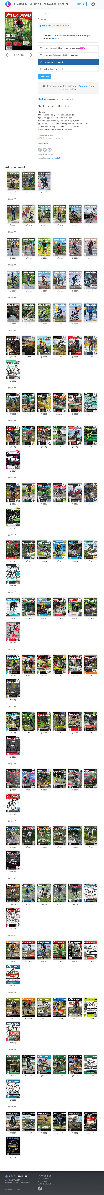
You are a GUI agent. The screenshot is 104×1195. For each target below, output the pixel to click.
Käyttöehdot (44, 1176)
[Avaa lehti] (13, 180)
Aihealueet (50, 4)
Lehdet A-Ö (36, 4)
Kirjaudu (80, 4)
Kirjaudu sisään (86, 86)
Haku (61, 4)
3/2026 (55, 38)
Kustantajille (45, 1181)
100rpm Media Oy (54, 158)
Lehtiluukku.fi (18, 1176)
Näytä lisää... (43, 143)
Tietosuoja (43, 1179)
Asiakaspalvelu (13, 1180)
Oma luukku (20, 4)
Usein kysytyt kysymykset (18, 1183)
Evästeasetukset (46, 1184)
